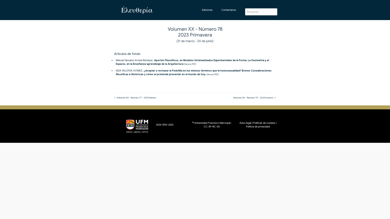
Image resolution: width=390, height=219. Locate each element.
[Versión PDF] (190, 64)
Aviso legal (245, 123)
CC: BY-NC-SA (212, 126)
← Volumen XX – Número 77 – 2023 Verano (135, 97)
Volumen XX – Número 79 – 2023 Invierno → (254, 97)
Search (261, 6)
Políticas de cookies (264, 123)
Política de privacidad (258, 126)
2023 (183, 35)
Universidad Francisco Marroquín (212, 123)
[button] (229, 10)
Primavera (201, 35)
